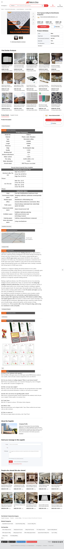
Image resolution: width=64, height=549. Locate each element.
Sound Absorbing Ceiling (20, 523)
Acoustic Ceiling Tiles (32, 523)
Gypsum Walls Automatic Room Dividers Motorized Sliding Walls (44, 506)
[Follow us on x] (55, 541)
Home (2, 9)
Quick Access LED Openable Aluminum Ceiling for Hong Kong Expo (44, 66)
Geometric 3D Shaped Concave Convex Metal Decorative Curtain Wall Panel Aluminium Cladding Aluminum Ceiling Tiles (56, 66)
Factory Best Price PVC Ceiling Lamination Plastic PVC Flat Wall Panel (31, 86)
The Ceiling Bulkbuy (14, 535)
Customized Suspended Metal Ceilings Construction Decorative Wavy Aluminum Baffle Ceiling (44, 86)
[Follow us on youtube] (58, 541)
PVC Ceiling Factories (41, 529)
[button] (2, 2)
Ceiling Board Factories (18, 529)
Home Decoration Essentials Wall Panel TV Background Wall (6, 487)
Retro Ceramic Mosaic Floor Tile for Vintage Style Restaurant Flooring (56, 487)
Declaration (45, 545)
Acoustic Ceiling (28, 9)
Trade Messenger (21, 541)
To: (7, 447)
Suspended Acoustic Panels (7, 523)
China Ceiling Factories (6, 529)
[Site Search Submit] (46, 5)
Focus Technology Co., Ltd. (23, 545)
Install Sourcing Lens (32, 541)
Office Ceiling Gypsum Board (29, 532)
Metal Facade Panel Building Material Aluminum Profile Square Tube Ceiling (19, 105)
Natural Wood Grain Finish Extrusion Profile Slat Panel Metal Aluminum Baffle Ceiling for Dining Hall (56, 86)
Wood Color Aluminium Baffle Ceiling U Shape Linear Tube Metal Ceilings (7, 86)
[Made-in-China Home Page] (32, 2)
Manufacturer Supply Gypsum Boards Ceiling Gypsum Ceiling (43, 105)
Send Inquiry (43, 26)
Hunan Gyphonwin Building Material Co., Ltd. (49, 16)
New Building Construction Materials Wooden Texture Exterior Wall (31, 506)
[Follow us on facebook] (53, 541)
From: (7, 444)
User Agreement (39, 545)
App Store (4, 541)
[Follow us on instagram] (56, 541)
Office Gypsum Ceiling (6, 532)
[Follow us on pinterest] (60, 541)
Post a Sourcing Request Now (15, 463)
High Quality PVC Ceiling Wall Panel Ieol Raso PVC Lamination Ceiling (19, 86)
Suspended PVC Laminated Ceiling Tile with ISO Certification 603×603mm (7, 66)
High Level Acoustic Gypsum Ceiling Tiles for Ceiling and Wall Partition (6, 506)
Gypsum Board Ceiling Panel (43, 532)
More (2, 538)
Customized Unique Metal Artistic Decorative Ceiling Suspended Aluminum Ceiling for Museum (19, 66)
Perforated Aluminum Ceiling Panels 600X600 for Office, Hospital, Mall (32, 66)
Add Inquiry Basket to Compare (19, 42)
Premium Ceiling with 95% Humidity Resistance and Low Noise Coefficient (31, 105)
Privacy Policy (51, 545)
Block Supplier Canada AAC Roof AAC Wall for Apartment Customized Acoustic (32, 487)
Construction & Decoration (10, 9)
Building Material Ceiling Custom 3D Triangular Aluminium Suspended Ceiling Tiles (55, 105)
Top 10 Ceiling (54, 532)
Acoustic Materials (20, 9)
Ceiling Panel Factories (29, 529)
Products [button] (12, 5)
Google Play (12, 541)
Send (11, 461)
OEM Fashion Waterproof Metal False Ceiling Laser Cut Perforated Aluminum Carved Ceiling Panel (7, 105)
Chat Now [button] (58, 26)
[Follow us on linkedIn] (62, 541)
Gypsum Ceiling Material (52, 529)
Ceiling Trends (5, 535)
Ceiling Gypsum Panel (17, 532)
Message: (6, 451)
